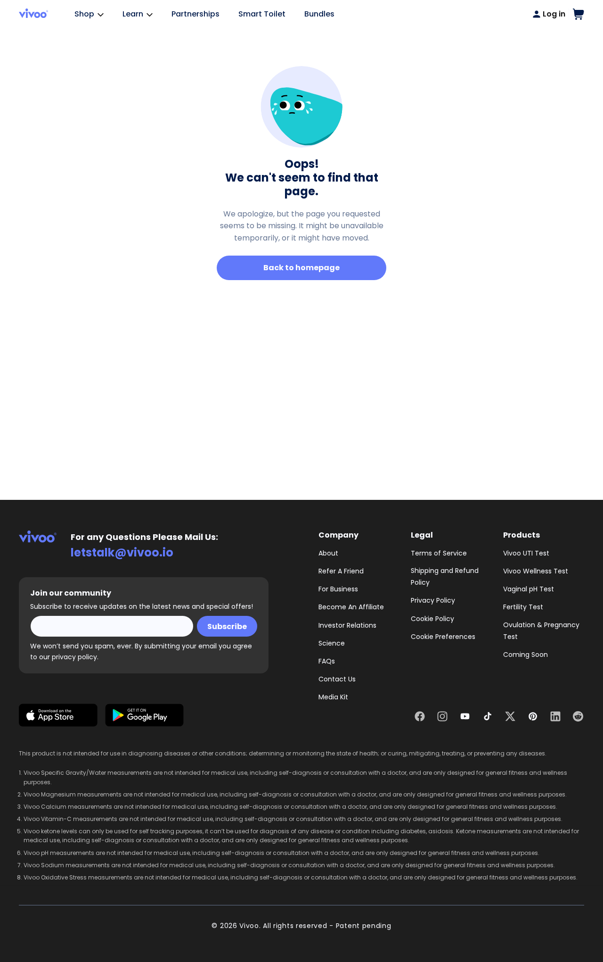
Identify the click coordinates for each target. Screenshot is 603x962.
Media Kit (333, 697)
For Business (338, 589)
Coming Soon (525, 654)
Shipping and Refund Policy (445, 576)
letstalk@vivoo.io (122, 552)
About (328, 553)
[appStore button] (58, 717)
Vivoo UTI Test (526, 553)
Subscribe (227, 626)
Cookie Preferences (443, 636)
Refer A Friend (341, 571)
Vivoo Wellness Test (535, 571)
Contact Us (337, 679)
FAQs (326, 661)
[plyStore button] (144, 717)
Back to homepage (301, 267)
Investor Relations (347, 625)
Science (331, 643)
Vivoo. (250, 925)
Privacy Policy (433, 600)
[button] (578, 14)
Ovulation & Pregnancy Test (541, 630)
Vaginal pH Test (528, 589)
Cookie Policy (432, 618)
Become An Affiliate (351, 607)
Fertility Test (523, 607)
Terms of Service (439, 553)
